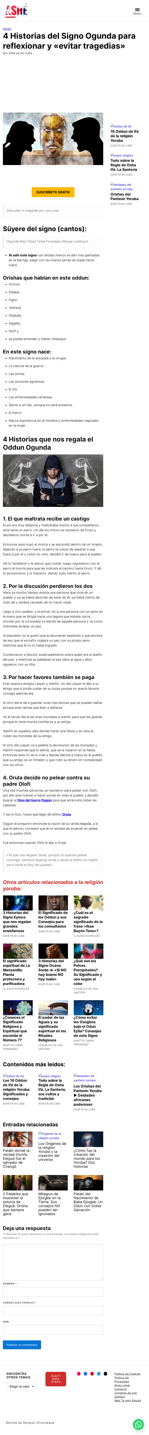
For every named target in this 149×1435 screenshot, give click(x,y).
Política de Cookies (127, 1373)
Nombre (10, 1283)
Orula (66, 814)
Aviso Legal (122, 1385)
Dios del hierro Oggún (35, 800)
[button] (138, 1424)
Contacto (120, 1389)
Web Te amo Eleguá (127, 1400)
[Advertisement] (74, 85)
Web (6, 1321)
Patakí (7, 29)
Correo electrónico (19, 1302)
